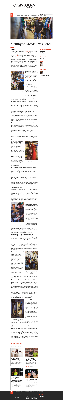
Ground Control (34, 114)
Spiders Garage (27, 51)
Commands (0, 399)
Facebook (41, 14)
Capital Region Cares (42, 15)
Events (29, 15)
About (27, 394)
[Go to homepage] (24, 6)
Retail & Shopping (43, 53)
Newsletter (27, 396)
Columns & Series (20, 15)
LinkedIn (44, 14)
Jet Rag (17, 116)
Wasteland (29, 104)
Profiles (25, 15)
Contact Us (27, 398)
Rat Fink (16, 55)
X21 (29, 77)
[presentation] (11, 15)
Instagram (43, 14)
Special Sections (34, 15)
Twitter (40, 14)
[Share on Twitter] (41, 58)
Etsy (21, 161)
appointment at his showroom (16, 69)
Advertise (27, 397)
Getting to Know (42, 51)
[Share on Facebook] (40, 58)
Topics (15, 15)
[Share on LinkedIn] (43, 58)
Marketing (41, 52)
